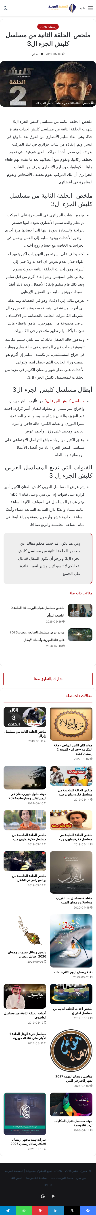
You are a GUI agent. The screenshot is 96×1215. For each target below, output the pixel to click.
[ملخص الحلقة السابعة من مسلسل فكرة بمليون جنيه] (71, 820)
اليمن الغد (16, 1178)
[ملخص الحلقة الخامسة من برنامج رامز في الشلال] (25, 861)
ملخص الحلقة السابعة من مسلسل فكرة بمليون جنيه (75, 837)
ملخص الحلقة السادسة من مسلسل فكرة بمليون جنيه (75, 792)
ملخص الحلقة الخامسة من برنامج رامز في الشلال (29, 878)
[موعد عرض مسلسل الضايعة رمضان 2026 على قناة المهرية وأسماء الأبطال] (80, 634)
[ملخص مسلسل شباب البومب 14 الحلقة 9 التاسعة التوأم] (80, 610)
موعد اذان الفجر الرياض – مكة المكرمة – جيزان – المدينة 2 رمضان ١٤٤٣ (73, 749)
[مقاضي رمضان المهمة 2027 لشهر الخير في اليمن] (71, 1050)
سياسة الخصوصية (36, 1178)
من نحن (81, 1178)
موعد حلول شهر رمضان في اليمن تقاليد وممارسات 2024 (27, 796)
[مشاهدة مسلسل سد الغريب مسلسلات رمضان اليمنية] (71, 872)
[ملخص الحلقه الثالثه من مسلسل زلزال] (25, 717)
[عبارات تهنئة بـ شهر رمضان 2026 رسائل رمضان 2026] (25, 1114)
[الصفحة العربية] (62, 8)
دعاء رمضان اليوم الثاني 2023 (73, 972)
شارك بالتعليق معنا (48, 679)
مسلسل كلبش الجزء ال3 (64, 401)
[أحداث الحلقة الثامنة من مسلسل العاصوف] (25, 996)
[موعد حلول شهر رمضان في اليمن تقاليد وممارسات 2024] (25, 778)
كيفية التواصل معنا (61, 1178)
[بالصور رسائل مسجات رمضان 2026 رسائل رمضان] (25, 930)
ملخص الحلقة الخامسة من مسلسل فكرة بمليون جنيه (29, 837)
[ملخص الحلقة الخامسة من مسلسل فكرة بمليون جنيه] (25, 820)
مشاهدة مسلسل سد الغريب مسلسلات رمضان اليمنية (74, 900)
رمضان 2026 (48, 26)
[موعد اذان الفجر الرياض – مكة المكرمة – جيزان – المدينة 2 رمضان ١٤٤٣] (71, 724)
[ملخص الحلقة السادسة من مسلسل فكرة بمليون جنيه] (71, 776)
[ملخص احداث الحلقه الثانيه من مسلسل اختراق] (71, 994)
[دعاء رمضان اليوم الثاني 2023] (71, 941)
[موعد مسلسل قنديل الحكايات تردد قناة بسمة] (71, 1104)
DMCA (48, 1185)
